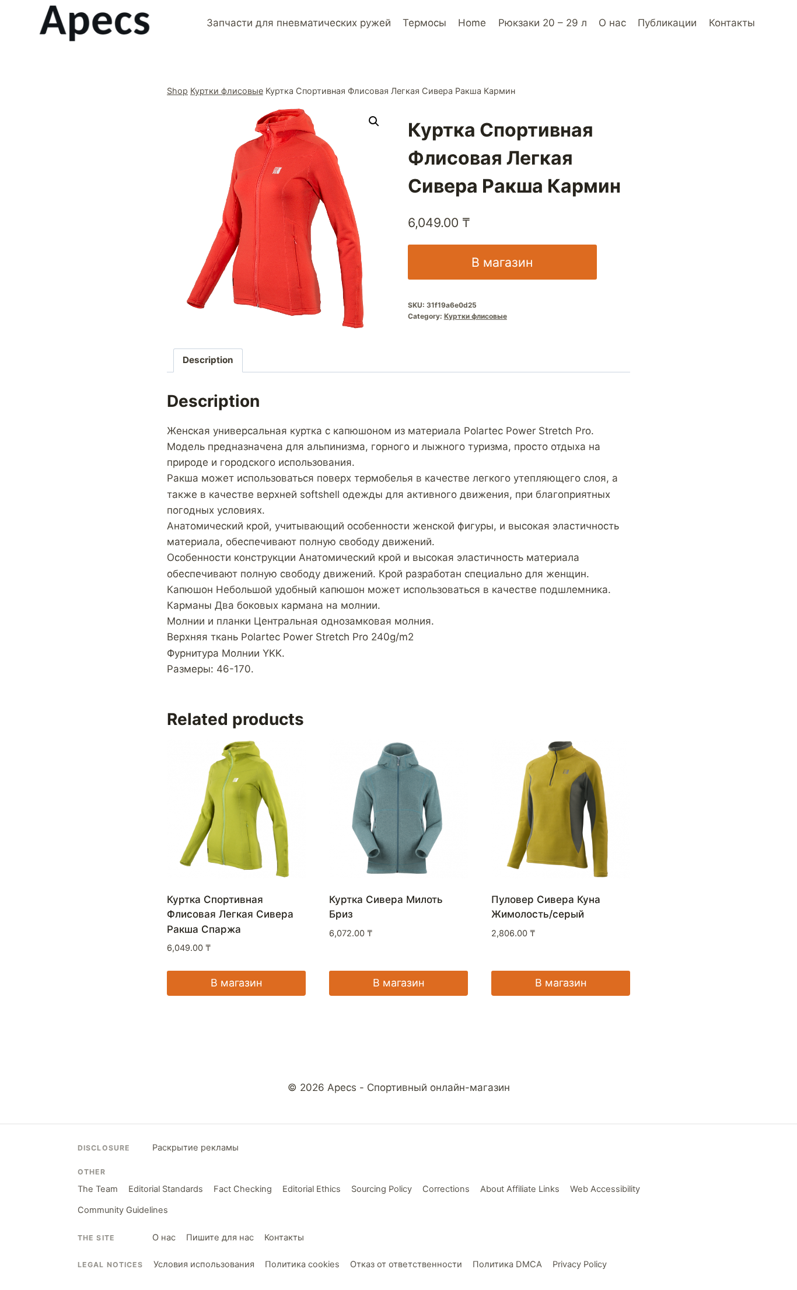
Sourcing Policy (381, 1189)
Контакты (732, 23)
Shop (177, 91)
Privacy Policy (580, 1264)
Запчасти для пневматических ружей (299, 23)
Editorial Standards (165, 1189)
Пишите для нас (220, 1237)
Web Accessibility (605, 1189)
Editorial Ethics (311, 1189)
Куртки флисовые (226, 91)
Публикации (667, 23)
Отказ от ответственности (406, 1264)
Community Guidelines (123, 1210)
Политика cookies (302, 1264)
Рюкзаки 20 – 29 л (542, 23)
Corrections (446, 1189)
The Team (98, 1189)
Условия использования (203, 1264)
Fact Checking (243, 1189)
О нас (612, 23)
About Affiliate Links (520, 1189)
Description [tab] (208, 359)
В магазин (502, 262)
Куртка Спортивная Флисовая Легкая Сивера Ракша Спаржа (230, 914)
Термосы (424, 23)
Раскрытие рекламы (195, 1147)
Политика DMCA (507, 1264)
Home (472, 23)
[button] (373, 121)
